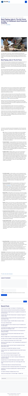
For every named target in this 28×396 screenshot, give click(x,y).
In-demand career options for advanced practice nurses (11, 364)
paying (8, 273)
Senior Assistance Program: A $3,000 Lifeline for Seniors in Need (12, 320)
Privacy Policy (19, 393)
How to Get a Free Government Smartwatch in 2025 (10, 353)
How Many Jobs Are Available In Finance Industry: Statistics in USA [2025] (14, 338)
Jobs (5, 273)
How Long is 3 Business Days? (6, 322)
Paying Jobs (11, 273)
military (9, 98)
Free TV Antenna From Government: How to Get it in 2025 (11, 340)
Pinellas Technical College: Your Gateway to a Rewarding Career (12, 308)
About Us (8, 393)
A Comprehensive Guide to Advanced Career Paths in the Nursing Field (13, 366)
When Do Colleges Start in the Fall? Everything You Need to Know (12, 336)
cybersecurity (9, 185)
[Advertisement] (14, 9)
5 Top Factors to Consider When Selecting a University (10, 348)
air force (3, 273)
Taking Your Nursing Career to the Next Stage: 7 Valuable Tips (12, 373)
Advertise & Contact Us (13, 393)
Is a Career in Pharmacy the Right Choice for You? (10, 371)
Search (2, 300)
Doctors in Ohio (4, 378)
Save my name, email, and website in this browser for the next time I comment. (13, 292)
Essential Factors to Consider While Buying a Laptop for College (12, 359)
